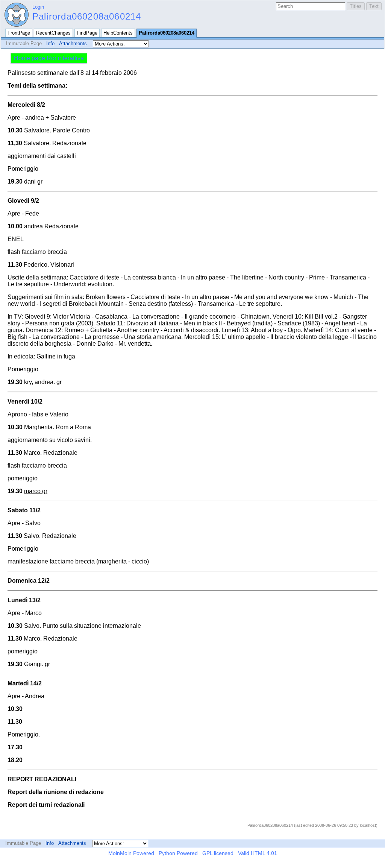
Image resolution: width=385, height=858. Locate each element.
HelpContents (118, 33)
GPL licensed (217, 853)
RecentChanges (53, 33)
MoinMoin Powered (131, 853)
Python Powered (178, 853)
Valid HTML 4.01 (257, 853)
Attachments (73, 43)
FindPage (87, 33)
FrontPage (19, 33)
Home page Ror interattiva (49, 58)
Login (38, 7)
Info (50, 43)
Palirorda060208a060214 (86, 16)
